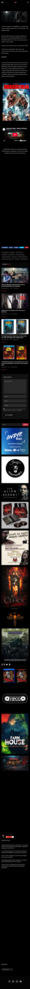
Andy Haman (5, 252)
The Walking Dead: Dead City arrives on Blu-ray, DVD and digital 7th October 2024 (14, 336)
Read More (4, 290)
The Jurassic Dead (20, 254)
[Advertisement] (15, 787)
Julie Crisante (19, 252)
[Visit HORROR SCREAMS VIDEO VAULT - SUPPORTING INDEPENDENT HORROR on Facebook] (4, 665)
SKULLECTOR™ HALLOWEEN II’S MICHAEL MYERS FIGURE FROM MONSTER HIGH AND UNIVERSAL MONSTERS (13, 866)
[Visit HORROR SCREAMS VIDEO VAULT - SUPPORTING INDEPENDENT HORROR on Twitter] (7, 665)
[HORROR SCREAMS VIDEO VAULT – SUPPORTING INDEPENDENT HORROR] (15, 2)
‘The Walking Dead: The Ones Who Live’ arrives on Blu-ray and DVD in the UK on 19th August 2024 (14, 363)
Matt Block (4, 254)
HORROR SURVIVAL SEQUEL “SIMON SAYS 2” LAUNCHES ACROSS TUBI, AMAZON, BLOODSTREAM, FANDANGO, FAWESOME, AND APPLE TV (14, 846)
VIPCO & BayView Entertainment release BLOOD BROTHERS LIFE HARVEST (13, 285)
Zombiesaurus (24, 259)
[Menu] (2, 2)
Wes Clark (14, 256)
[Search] (28, 2)
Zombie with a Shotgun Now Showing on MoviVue (13, 311)
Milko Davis (11, 254)
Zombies (17, 259)
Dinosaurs (12, 252)
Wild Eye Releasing (22, 256)
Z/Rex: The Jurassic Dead (7, 259)
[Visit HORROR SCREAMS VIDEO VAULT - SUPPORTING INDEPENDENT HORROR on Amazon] (10, 665)
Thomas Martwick (6, 256)
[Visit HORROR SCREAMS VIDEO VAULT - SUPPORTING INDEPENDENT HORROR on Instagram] (2, 665)
